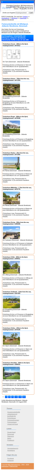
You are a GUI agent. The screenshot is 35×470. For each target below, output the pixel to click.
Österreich (10, 436)
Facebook (10, 458)
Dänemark (23, 18)
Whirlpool (14, 18)
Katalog (25, 16)
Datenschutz (14, 466)
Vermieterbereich (12, 448)
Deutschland (11, 432)
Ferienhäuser (11, 418)
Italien (9, 438)
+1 (16, 397)
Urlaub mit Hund (12, 424)
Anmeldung (11, 450)
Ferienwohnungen (13, 420)
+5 (20, 397)
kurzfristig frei (11, 416)
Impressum (5, 466)
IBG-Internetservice (14, 464)
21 (24, 397)
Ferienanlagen (12, 422)
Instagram (10, 460)
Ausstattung (5, 18)
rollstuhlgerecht (12, 414)
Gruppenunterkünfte (13, 412)
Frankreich (10, 440)
